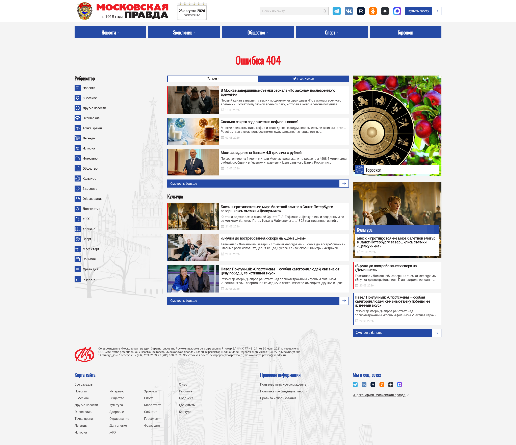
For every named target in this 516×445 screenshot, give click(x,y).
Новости (89, 88)
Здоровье (90, 189)
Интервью (90, 158)
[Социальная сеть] (337, 11)
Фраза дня (90, 269)
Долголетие (91, 209)
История (89, 148)
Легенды (89, 138)
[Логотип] (84, 354)
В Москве (90, 98)
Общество (90, 168)
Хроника (89, 229)
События (89, 259)
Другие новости (94, 108)
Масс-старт (91, 249)
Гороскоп (90, 279)
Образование (92, 199)
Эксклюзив (91, 118)
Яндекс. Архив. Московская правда (379, 395)
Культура (89, 178)
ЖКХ (86, 219)
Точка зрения (93, 128)
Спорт (87, 239)
